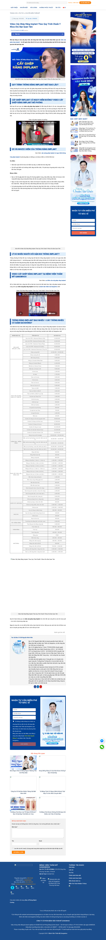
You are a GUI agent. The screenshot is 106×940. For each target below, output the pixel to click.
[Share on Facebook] (35, 686)
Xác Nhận (24, 744)
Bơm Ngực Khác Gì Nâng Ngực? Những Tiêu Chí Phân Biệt (87, 143)
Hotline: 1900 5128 (73, 2)
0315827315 (50, 874)
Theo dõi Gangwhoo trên (16, 30)
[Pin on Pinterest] (40, 686)
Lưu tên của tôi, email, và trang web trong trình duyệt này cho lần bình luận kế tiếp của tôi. (38, 848)
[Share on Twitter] (38, 686)
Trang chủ (13, 13)
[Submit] (66, 2)
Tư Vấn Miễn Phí (85, 2)
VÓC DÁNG (33, 7)
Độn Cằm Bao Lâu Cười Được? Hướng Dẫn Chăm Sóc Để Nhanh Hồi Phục (86, 123)
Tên (13, 841)
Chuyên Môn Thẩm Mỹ (32, 13)
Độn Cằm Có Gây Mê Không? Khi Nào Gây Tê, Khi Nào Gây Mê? (87, 136)
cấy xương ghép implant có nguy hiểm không (54, 153)
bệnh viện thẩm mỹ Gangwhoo (48, 286)
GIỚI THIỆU (14, 7)
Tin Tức (58, 7)
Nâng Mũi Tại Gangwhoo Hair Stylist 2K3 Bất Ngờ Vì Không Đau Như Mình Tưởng (87, 149)
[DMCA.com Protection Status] (73, 887)
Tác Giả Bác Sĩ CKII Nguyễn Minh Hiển (22, 637)
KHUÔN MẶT (24, 7)
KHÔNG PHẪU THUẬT (46, 7)
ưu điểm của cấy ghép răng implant (55, 280)
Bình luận (15, 827)
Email (40, 841)
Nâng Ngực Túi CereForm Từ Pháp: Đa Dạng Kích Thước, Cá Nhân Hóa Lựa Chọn (87, 130)
